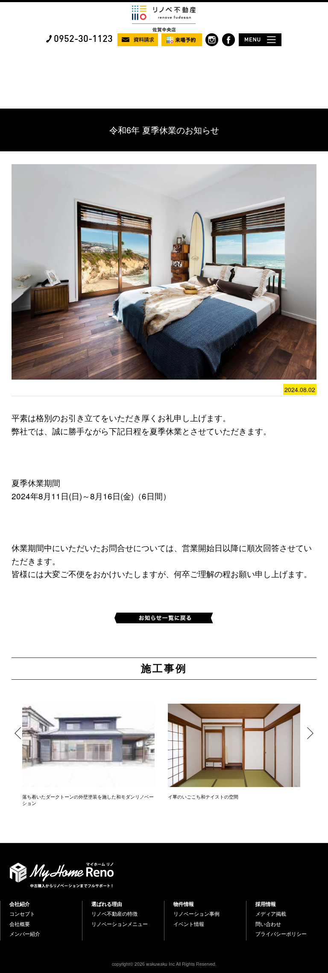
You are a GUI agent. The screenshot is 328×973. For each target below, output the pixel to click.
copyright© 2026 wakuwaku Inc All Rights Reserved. (164, 964)
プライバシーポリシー (281, 933)
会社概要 (19, 923)
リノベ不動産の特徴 (114, 913)
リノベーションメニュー (119, 923)
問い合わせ (268, 923)
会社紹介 (19, 903)
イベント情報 (188, 923)
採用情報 (265, 903)
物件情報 (183, 903)
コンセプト (22, 913)
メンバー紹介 (24, 933)
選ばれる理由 (106, 903)
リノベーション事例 (196, 913)
